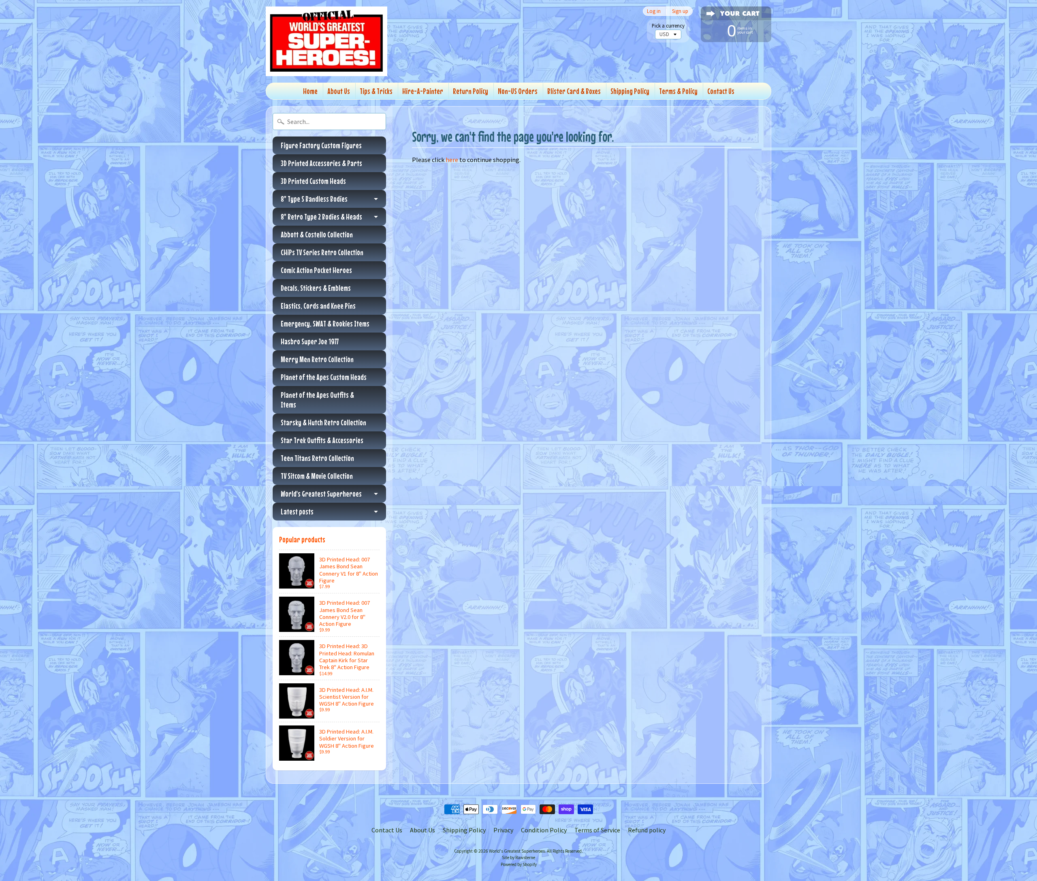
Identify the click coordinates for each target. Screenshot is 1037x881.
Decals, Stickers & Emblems (316, 287)
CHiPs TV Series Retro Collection (322, 252)
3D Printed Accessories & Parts (321, 163)
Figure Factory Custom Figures (321, 145)
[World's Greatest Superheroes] (326, 41)
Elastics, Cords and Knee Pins (318, 305)
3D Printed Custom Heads (313, 181)
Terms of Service (597, 830)
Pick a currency (668, 26)
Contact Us (720, 91)
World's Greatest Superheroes (321, 493)
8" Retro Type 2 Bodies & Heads (321, 216)
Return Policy (470, 91)
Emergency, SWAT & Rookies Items (325, 323)
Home (310, 91)
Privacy (503, 830)
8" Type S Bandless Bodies (314, 198)
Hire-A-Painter (422, 91)
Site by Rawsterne (518, 857)
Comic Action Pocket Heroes (316, 270)
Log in (654, 11)
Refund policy (647, 830)
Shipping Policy (629, 91)
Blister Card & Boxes (574, 91)
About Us (338, 91)
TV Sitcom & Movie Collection (317, 475)
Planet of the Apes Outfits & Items (317, 399)
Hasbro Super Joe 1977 (310, 341)
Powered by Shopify (519, 864)
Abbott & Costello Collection (317, 234)
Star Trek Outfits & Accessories (322, 440)
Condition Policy (544, 830)
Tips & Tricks (376, 91)
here (452, 160)
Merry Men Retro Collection (317, 359)
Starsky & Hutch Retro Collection (323, 422)
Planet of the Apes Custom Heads (324, 377)
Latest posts (297, 511)
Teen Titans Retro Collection (317, 458)
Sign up (680, 11)
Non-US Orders (518, 91)
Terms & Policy (678, 91)
